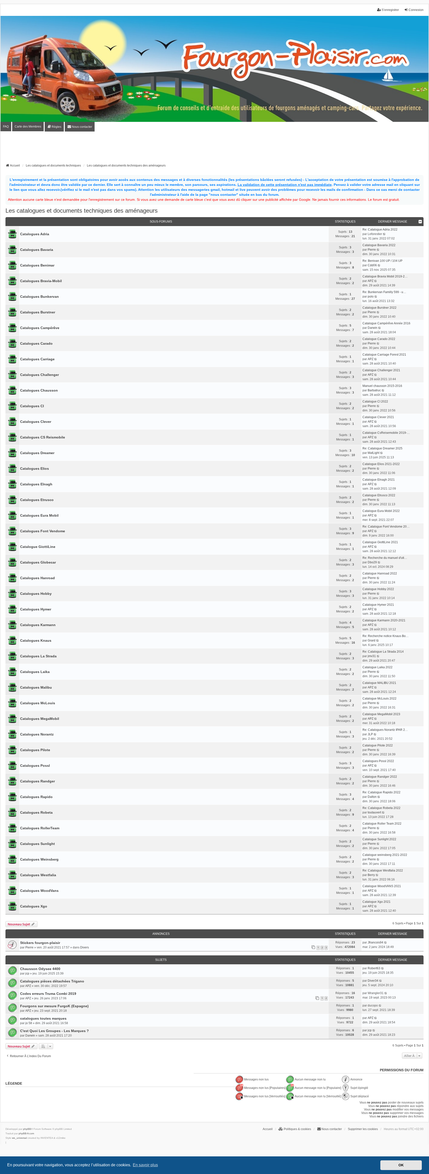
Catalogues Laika (35, 672)
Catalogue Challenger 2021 (381, 370)
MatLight (373, 453)
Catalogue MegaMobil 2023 (381, 714)
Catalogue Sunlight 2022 (379, 839)
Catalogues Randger (37, 781)
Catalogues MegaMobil (39, 719)
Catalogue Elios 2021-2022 (381, 464)
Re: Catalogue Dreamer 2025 (382, 448)
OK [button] (401, 1165)
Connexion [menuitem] (416, 10)
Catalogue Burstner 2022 (379, 307)
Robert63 (374, 968)
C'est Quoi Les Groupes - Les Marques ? (54, 1031)
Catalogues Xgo (33, 906)
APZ (370, 281)
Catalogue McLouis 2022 (379, 698)
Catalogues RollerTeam (39, 828)
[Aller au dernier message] (385, 942)
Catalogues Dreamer (37, 453)
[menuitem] (54, 127)
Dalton (372, 797)
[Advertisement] (214, 149)
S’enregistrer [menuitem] (390, 10)
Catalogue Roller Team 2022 (381, 823)
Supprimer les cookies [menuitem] (363, 1129)
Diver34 (373, 980)
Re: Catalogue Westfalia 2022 (382, 870)
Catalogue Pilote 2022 (377, 745)
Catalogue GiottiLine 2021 (380, 542)
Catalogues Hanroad (37, 578)
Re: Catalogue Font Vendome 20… (386, 526)
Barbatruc (374, 390)
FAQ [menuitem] (6, 126)
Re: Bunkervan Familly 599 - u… (384, 292)
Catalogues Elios (34, 468)
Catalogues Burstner (37, 312)
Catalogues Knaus (35, 640)
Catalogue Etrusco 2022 (378, 495)
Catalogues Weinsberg (39, 859)
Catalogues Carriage (37, 359)
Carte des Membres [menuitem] (28, 126)
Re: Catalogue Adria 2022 (379, 229)
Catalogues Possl (35, 766)
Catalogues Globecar (38, 562)
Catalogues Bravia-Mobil (41, 281)
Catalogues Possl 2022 (378, 761)
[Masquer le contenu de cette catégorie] (420, 222)
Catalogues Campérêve (39, 328)
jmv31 (372, 656)
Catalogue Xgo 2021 (376, 902)
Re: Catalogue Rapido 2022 (381, 792)
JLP (370, 734)
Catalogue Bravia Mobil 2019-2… (385, 276)
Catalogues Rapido (36, 797)
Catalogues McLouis (37, 703)
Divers (84, 947)
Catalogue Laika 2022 (377, 667)
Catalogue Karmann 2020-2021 (383, 620)
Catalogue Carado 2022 (378, 339)
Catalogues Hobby (36, 594)
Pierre (372, 249)
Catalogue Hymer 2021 (378, 604)
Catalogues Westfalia (38, 875)
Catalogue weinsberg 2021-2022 (384, 855)
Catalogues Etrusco (37, 500)
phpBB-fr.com (26, 1133)
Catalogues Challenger (39, 375)
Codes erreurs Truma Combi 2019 (48, 994)
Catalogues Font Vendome (42, 531)
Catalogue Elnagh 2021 (378, 479)
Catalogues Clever (35, 422)
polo (371, 296)
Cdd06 (372, 265)
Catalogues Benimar (37, 265)
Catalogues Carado (36, 343)
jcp (27, 973)
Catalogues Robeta (36, 812)
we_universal (19, 1138)
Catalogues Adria (34, 234)
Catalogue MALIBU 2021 (379, 683)
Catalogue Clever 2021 (378, 417)
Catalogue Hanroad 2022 (379, 573)
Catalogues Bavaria (36, 250)
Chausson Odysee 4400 (40, 969)
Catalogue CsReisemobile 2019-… (386, 433)
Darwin (372, 328)
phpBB (27, 1129)
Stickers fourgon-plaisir (40, 943)
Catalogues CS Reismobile (42, 437)
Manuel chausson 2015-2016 (382, 386)
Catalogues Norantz (37, 734)
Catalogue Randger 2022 (379, 776)
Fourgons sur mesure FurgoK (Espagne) (54, 1006)
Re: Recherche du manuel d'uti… (384, 558)
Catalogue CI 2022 (375, 401)
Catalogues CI (32, 406)
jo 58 (28, 1023)
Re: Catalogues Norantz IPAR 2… (385, 730)
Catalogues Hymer (35, 609)
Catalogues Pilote (35, 750)
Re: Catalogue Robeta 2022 (381, 808)
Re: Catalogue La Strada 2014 (383, 651)
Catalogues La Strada (38, 656)
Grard (371, 640)
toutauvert (374, 812)
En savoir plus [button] (145, 1165)
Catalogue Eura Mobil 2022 (381, 511)
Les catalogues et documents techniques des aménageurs (81, 210)
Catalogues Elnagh (36, 484)
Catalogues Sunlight (37, 844)
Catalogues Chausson (39, 390)
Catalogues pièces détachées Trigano (52, 981)
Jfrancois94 (375, 942)
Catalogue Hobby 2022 (378, 589)
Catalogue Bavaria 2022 (378, 245)
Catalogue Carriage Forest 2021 (384, 354)
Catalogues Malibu (36, 687)
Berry (371, 875)
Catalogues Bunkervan (39, 297)
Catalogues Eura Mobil (39, 515)
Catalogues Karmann (38, 625)
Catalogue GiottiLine (37, 547)
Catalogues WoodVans (39, 891)
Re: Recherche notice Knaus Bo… (385, 636)
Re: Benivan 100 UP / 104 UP (382, 261)
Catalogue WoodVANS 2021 (381, 886)
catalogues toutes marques (43, 1018)
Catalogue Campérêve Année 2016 (386, 323)
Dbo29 (372, 562)
